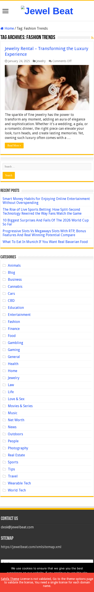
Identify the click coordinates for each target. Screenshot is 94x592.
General (14, 357)
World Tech (17, 490)
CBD (11, 301)
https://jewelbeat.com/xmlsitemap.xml (31, 547)
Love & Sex (16, 399)
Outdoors (15, 434)
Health (13, 364)
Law (11, 385)
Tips (11, 469)
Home (9, 28)
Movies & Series (20, 406)
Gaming (14, 350)
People (13, 441)
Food (12, 336)
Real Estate (16, 455)
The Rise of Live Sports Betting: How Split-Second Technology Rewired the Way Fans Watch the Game (42, 211)
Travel (13, 476)
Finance (14, 329)
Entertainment (19, 315)
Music (12, 413)
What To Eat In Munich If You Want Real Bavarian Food (45, 242)
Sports (13, 462)
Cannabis (15, 286)
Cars (11, 294)
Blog (11, 272)
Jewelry (41, 61)
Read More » (14, 145)
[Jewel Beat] (47, 10)
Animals (14, 265)
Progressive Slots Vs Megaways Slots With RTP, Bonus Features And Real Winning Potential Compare (44, 233)
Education (16, 308)
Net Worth (16, 420)
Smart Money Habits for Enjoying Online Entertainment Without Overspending (46, 201)
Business (15, 279)
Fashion (14, 322)
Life (11, 392)
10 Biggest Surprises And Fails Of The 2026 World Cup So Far (46, 222)
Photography (18, 448)
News (12, 427)
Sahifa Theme (10, 579)
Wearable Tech (19, 483)
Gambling (15, 343)
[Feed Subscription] (92, 38)
